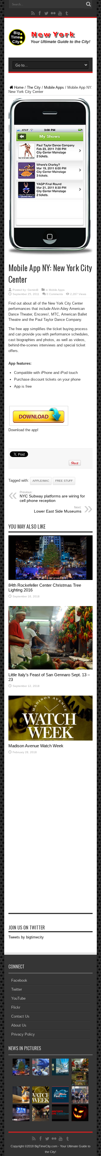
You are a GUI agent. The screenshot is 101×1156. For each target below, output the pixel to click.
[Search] (88, 4)
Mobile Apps (54, 87)
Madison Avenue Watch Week (35, 745)
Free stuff (64, 480)
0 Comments (55, 294)
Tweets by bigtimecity (26, 937)
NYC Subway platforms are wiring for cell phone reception (52, 496)
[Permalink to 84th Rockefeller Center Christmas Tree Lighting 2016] (50, 579)
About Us (18, 1025)
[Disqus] (50, 840)
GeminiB (32, 289)
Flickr (15, 1007)
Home (19, 87)
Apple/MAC (41, 480)
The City (34, 87)
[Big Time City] (50, 41)
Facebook (19, 980)
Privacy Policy (23, 1034)
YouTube (18, 998)
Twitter (16, 989)
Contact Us (20, 1016)
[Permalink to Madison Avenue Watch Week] (50, 739)
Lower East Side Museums (57, 509)
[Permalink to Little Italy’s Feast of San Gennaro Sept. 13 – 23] (50, 668)
